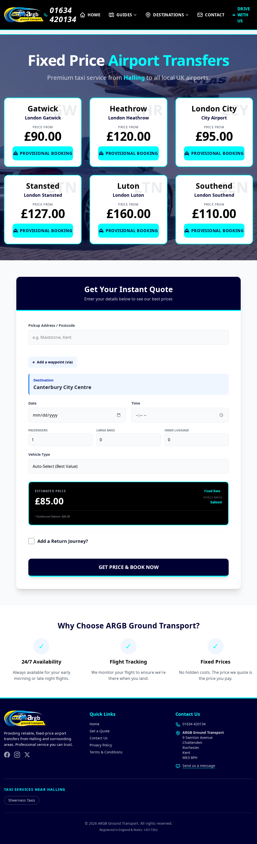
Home (94, 724)
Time (136, 403)
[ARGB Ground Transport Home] (24, 15)
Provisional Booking (46, 153)
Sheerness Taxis (21, 800)
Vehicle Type (39, 454)
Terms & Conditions (106, 752)
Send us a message (198, 765)
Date (32, 403)
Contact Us (99, 738)
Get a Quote (100, 731)
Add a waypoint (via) (52, 362)
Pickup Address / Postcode (51, 325)
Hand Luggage (177, 430)
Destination (43, 380)
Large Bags (105, 430)
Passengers (38, 430)
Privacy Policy (101, 745)
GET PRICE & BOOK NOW (129, 567)
